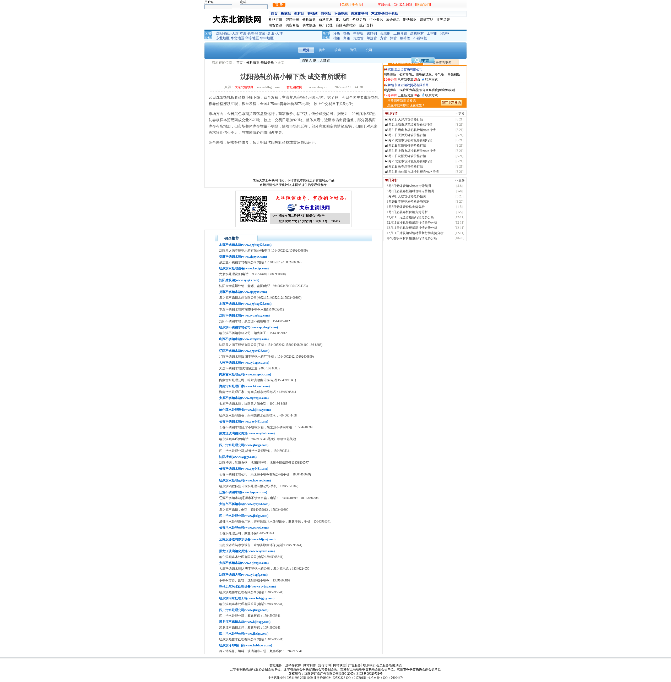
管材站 (312, 13)
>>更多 (460, 113)
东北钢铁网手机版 (384, 13)
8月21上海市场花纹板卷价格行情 (409, 124)
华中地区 (267, 38)
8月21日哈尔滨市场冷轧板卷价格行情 (413, 172)
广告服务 (354, 665)
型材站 (299, 13)
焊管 (393, 38)
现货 (306, 50)
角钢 (346, 38)
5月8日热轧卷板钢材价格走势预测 (410, 191)
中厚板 (358, 33)
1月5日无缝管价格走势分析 (406, 207)
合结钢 (385, 33)
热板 (346, 33)
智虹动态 (395, 665)
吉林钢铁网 (359, 13)
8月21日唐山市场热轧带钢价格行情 (411, 130)
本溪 (243, 33)
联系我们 (423, 5)
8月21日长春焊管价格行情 (405, 166)
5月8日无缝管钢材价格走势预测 (409, 186)
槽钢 (336, 38)
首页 (274, 13)
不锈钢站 (341, 13)
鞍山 (227, 33)
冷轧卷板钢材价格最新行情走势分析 (412, 238)
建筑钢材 (417, 33)
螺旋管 (372, 38)
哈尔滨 (260, 33)
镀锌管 (405, 38)
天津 (279, 33)
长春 (250, 33)
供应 (322, 50)
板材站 (286, 13)
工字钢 (432, 33)
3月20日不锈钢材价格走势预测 (408, 201)
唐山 (270, 33)
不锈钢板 (420, 38)
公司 (369, 50)
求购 (337, 50)
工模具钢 (400, 33)
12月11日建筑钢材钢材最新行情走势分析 (415, 233)
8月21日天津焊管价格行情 (405, 119)
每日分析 (268, 62)
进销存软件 (293, 665)
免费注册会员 (351, 5)
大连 (235, 33)
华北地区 (237, 38)
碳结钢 (372, 33)
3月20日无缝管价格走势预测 (406, 196)
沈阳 (219, 33)
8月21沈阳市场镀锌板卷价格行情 (409, 140)
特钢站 (326, 13)
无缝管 (358, 38)
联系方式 (431, 79)
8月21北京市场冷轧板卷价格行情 (409, 161)
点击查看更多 (441, 62)
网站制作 (309, 665)
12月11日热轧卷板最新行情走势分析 (412, 228)
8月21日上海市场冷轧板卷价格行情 (411, 151)
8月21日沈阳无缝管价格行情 (406, 156)
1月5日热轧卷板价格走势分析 (407, 212)
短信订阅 (324, 665)
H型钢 (445, 33)
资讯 (353, 50)
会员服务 (382, 665)
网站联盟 (339, 665)
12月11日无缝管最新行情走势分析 (410, 217)
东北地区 (223, 38)
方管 (383, 38)
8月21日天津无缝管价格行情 (406, 135)
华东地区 (252, 38)
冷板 (336, 33)
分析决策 (253, 62)
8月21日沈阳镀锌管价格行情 (406, 145)
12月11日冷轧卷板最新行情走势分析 (412, 222)
